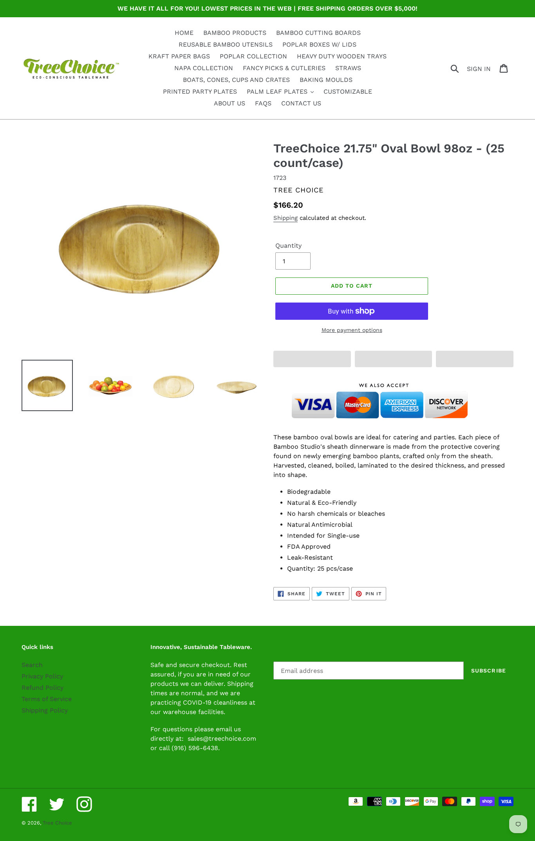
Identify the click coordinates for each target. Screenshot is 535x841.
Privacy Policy (42, 676)
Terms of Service (47, 699)
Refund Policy (42, 687)
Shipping (285, 217)
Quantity (288, 245)
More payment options (352, 330)
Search (32, 665)
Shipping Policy (45, 710)
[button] (312, 359)
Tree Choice (57, 823)
